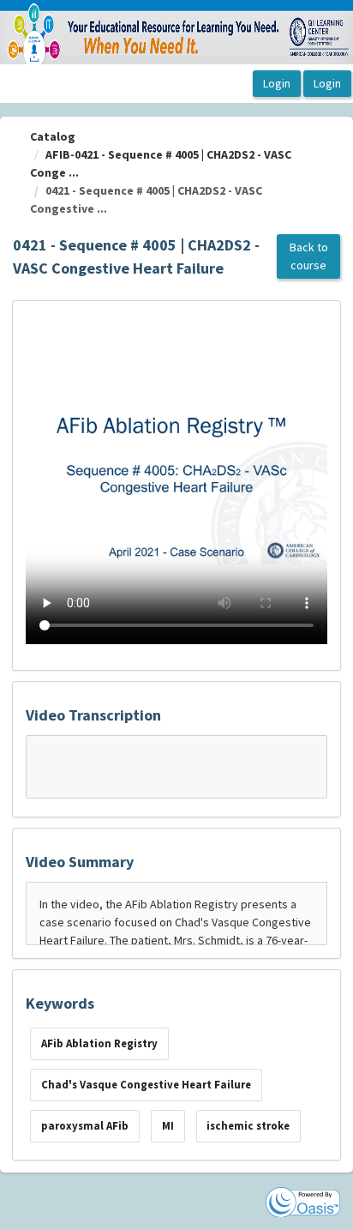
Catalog (52, 136)
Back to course (309, 256)
